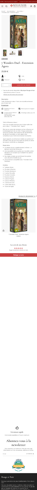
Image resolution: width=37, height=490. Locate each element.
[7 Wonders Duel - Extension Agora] (18, 216)
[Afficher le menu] (2, 6)
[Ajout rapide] (3, 230)
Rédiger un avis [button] (18, 255)
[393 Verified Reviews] (18, 472)
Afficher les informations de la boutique (13, 94)
